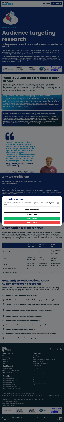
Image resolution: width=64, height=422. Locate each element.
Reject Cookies (32, 222)
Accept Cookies (32, 218)
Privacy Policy (32, 214)
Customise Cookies (32, 210)
